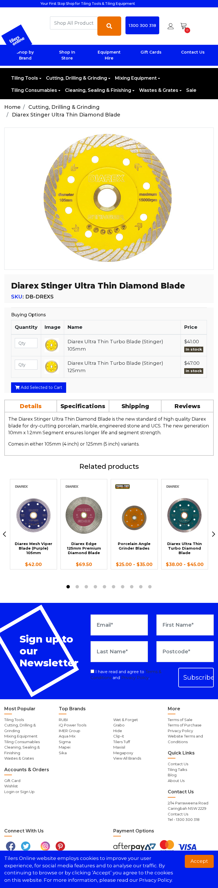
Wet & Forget (125, 719)
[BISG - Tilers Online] (16, 39)
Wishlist (11, 786)
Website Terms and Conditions (185, 739)
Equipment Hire (109, 55)
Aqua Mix (67, 736)
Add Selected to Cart (41, 387)
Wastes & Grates (158, 90)
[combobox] (74, 22)
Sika (63, 753)
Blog (172, 775)
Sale (191, 90)
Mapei (64, 747)
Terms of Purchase (185, 725)
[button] (171, 26)
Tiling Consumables (34, 90)
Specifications (82, 406)
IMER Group (69, 730)
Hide (117, 730)
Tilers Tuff (121, 741)
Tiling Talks (177, 769)
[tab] (31, 406)
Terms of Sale (180, 719)
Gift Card (12, 780)
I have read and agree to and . (126, 674)
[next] (213, 534)
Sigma (65, 741)
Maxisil (119, 747)
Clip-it (118, 736)
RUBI (63, 719)
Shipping (135, 406)
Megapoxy (123, 753)
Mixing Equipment (136, 78)
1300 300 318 (142, 25)
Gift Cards (151, 52)
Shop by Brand (25, 55)
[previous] (4, 534)
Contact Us (193, 52)
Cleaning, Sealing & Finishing (98, 90)
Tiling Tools (24, 78)
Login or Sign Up (19, 791)
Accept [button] (199, 861)
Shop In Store (67, 55)
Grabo (119, 725)
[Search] (109, 26)
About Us (176, 780)
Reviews (187, 406)
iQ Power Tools (72, 725)
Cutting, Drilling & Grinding (76, 78)
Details (31, 406)
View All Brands (127, 758)
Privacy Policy (135, 677)
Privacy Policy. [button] (156, 880)
